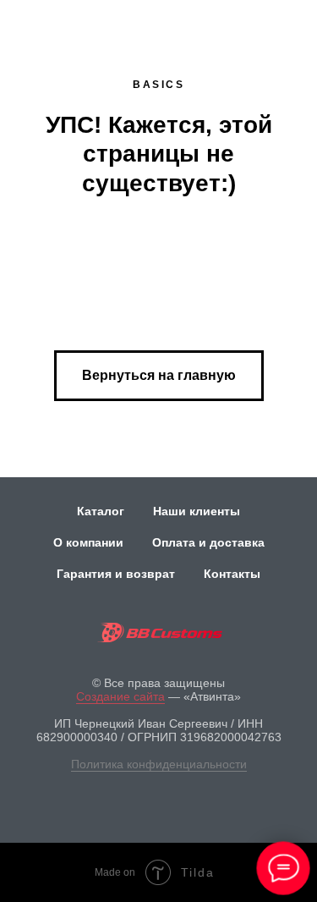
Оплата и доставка (208, 542)
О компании (88, 542)
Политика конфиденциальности (159, 764)
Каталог (100, 511)
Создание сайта (120, 696)
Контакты (232, 573)
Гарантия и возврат (116, 573)
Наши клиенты (196, 511)
